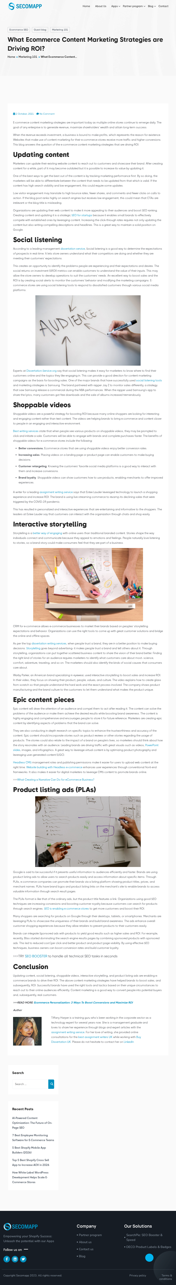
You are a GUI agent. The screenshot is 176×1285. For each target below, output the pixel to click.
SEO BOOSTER (36, 956)
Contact (163, 6)
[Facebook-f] (6, 1259)
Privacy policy (137, 1275)
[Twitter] (23, 1259)
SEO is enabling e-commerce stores (66, 908)
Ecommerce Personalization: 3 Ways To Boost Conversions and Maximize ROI (83, 1002)
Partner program (133, 6)
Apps (114, 6)
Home (86, 6)
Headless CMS (22, 762)
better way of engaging (47, 533)
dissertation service (72, 248)
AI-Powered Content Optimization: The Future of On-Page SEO (32, 1122)
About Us (100, 6)
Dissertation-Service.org (41, 370)
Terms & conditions (165, 1277)
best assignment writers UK (95, 1037)
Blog (150, 6)
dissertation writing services (49, 643)
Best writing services (25, 431)
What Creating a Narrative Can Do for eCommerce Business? (55, 779)
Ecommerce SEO (18, 29)
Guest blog (40, 29)
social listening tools (149, 380)
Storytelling (33, 648)
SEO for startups (82, 215)
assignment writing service (56, 492)
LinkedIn (128, 1041)
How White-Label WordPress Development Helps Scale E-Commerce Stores (30, 1177)
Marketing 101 (60, 29)
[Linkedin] (15, 1259)
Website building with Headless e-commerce (54, 767)
